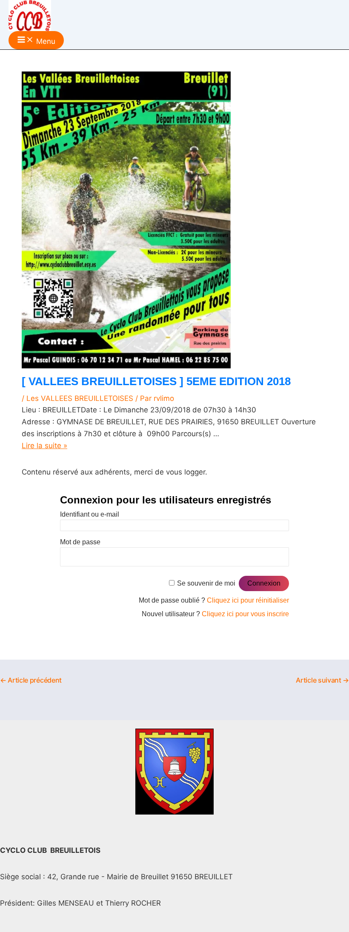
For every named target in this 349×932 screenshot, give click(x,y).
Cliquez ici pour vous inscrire (245, 614)
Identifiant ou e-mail (89, 514)
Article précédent (31, 680)
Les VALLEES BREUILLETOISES (79, 398)
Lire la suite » (44, 445)
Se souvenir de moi (206, 583)
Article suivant (322, 680)
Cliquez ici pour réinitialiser (248, 600)
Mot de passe (80, 542)
